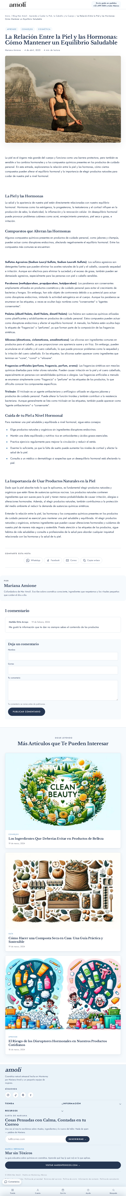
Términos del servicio (53, 1179)
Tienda (9, 1103)
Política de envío (70, 1179)
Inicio (7, 15)
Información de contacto (88, 1179)
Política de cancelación (109, 1179)
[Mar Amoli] (16, 4)
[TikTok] (16, 1095)
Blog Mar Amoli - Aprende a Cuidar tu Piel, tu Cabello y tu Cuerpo (43, 15)
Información (72, 1103)
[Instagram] (8, 1095)
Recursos (11, 1110)
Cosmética (44, 29)
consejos (27, 29)
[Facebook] (31, 1095)
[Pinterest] (23, 1095)
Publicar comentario (27, 711)
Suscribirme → (78, 1139)
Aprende (12, 29)
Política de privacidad (34, 1179)
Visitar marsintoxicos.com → (63, 1165)
